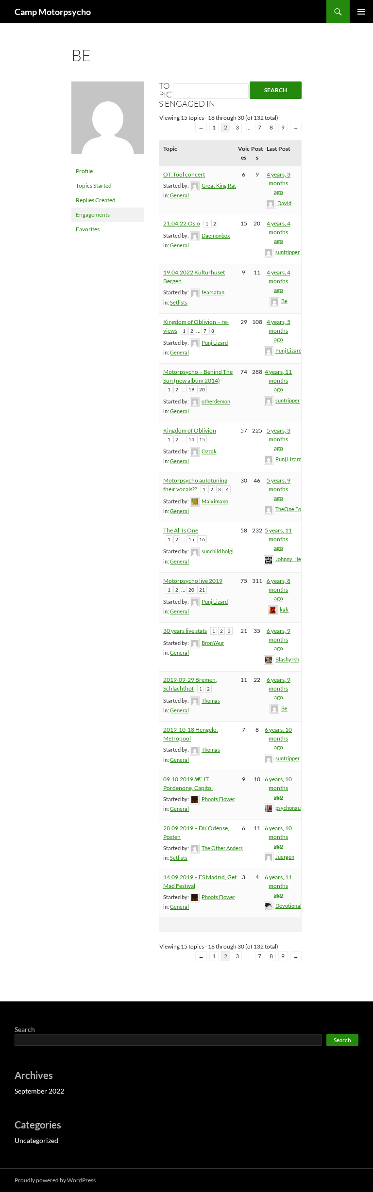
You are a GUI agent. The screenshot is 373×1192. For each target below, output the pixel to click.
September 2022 (39, 1091)
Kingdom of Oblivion (189, 430)
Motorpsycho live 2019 (192, 580)
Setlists (178, 302)
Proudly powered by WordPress (55, 1180)
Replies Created (96, 200)
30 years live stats (185, 630)
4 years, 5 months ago (278, 330)
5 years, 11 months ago (278, 539)
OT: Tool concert (184, 174)
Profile (84, 171)
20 (202, 389)
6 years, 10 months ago (278, 738)
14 (191, 439)
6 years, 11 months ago (278, 885)
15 (202, 439)
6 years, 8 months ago (278, 589)
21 (202, 590)
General (179, 195)
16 (202, 539)
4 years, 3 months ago (278, 183)
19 (191, 389)
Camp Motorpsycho (53, 11)
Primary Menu (361, 11)
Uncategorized (36, 1140)
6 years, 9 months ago (278, 639)
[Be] (107, 122)
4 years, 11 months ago (278, 380)
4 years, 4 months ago (278, 232)
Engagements (93, 214)
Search (25, 1029)
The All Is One (180, 530)
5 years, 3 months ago (278, 439)
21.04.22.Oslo (181, 223)
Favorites (88, 229)
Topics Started (94, 185)
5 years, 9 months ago (278, 489)
